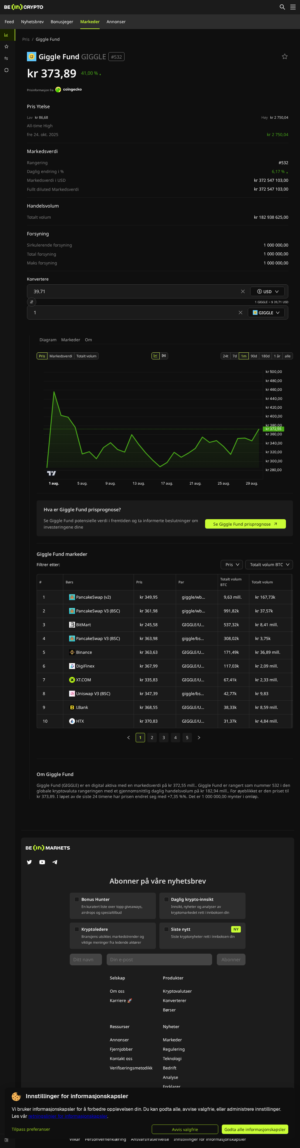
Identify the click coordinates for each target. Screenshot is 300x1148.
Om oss (117, 991)
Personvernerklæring (105, 1139)
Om (88, 339)
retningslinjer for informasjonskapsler (67, 1116)
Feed (9, 21)
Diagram (48, 339)
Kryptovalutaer (177, 991)
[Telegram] (55, 863)
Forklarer (171, 1086)
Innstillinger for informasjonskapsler (210, 1139)
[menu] (7, 52)
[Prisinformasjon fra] (68, 90)
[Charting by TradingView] (52, 473)
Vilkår (74, 1139)
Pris (26, 39)
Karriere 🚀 (121, 1000)
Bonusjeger (62, 21)
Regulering (174, 1049)
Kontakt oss (121, 1058)
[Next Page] (199, 737)
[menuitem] (7, 35)
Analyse (170, 1077)
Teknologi (172, 1058)
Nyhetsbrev (32, 21)
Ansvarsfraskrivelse (150, 1139)
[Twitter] (29, 863)
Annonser (116, 21)
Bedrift (169, 1068)
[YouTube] (42, 863)
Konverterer (174, 1000)
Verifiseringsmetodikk (131, 1068)
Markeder (90, 21)
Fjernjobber (121, 1049)
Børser (169, 1010)
